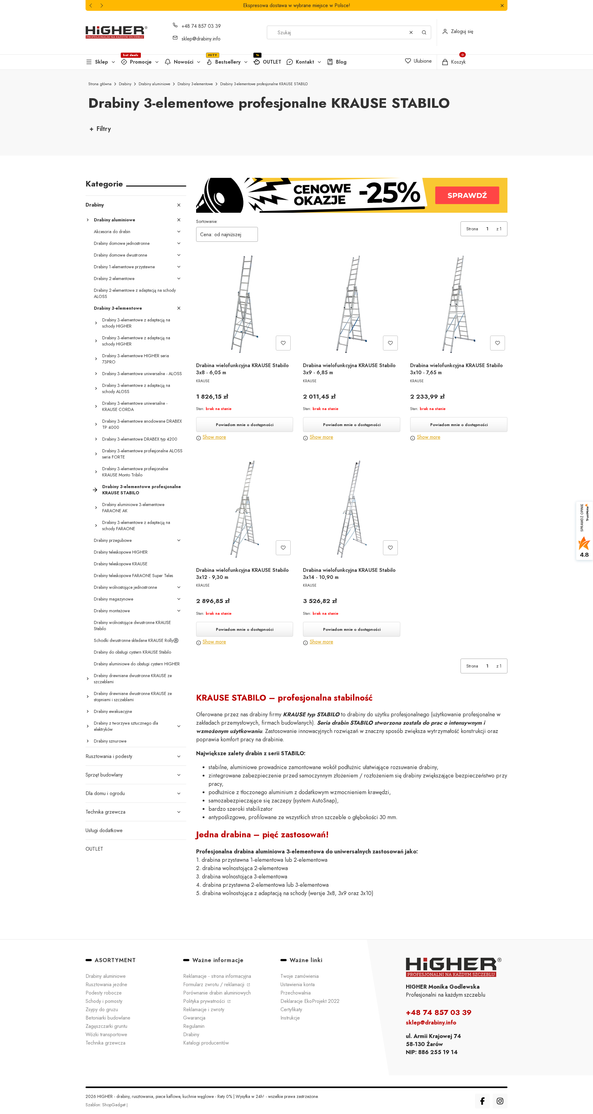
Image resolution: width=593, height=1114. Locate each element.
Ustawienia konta (297, 984)
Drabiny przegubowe (113, 540)
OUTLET (272, 61)
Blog (341, 61)
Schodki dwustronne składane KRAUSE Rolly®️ (136, 640)
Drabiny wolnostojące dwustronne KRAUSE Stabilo (132, 625)
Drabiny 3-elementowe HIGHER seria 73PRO (135, 359)
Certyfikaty (291, 1009)
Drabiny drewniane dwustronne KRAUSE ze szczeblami (133, 678)
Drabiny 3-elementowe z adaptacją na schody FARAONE (136, 525)
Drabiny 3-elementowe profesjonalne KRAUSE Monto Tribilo (135, 472)
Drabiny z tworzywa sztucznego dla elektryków (126, 726)
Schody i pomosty (104, 1001)
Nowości (183, 61)
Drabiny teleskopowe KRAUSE (120, 564)
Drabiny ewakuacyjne (113, 711)
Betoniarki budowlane (108, 1017)
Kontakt (305, 61)
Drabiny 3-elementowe (195, 84)
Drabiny (125, 84)
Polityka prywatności (204, 1001)
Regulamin (193, 1026)
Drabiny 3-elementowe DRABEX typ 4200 (139, 439)
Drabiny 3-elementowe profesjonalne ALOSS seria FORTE (142, 454)
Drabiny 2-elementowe (114, 278)
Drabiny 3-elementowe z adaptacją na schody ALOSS (136, 388)
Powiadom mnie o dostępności (244, 425)
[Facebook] (482, 1101)
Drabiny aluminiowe (154, 84)
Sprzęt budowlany (104, 774)
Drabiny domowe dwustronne (120, 255)
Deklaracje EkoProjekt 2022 (309, 1001)
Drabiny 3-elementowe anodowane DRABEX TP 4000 (142, 424)
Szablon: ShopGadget (106, 1105)
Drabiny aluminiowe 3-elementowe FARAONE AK (133, 507)
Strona (472, 229)
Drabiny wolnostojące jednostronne (125, 587)
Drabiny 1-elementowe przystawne (124, 267)
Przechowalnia (295, 992)
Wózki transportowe (106, 1034)
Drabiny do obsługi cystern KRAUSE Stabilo (132, 652)
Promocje (141, 61)
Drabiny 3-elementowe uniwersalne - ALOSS (142, 374)
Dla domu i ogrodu (105, 793)
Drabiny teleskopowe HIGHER (121, 552)
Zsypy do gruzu (102, 1009)
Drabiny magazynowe (113, 599)
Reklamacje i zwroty (203, 1009)
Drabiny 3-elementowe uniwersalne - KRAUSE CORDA (134, 406)
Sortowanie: (206, 221)
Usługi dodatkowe (104, 830)
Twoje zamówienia (299, 976)
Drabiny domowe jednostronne (121, 243)
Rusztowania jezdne (106, 984)
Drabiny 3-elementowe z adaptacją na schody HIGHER (136, 323)
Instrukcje (290, 1017)
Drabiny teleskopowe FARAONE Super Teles (133, 575)
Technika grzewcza (105, 811)
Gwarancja (194, 1017)
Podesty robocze (104, 992)
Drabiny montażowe (112, 611)
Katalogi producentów (206, 1042)
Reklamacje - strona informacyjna (217, 976)
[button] (502, 5)
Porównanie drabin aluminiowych (217, 992)
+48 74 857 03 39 (201, 26)
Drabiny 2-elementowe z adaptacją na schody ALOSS (135, 293)
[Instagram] (500, 1101)
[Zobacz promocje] (352, 195)
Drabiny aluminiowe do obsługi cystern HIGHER (137, 664)
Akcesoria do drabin (112, 231)
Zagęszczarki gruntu (106, 1026)
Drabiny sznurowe (110, 741)
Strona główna (99, 84)
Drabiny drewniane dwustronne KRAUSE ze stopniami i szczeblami (133, 696)
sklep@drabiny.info (201, 38)
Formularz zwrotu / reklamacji (214, 984)
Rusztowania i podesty (109, 756)
